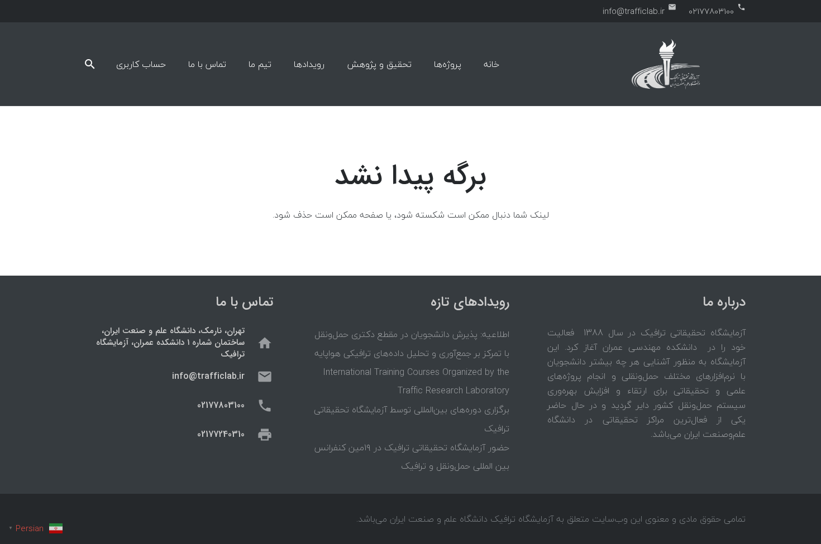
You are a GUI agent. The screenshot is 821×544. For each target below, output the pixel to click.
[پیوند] (666, 64)
